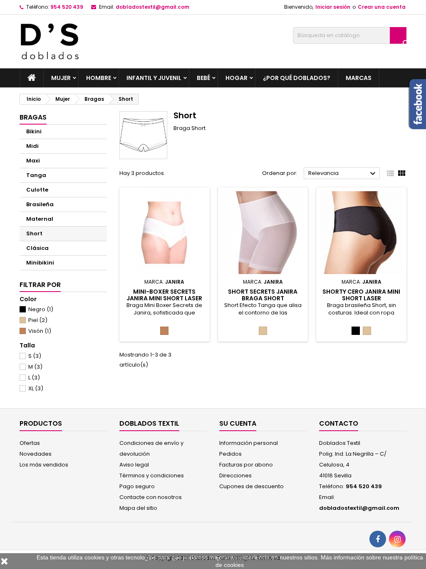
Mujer (61, 78)
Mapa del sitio (138, 508)
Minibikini (40, 263)
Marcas (359, 78)
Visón (39, 331)
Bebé (203, 78)
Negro (40, 309)
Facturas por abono (246, 465)
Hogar (236, 78)
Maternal (39, 219)
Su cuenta (237, 423)
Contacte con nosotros (150, 497)
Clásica (37, 248)
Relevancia (343, 174)
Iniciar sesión (332, 6)
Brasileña (40, 204)
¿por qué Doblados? (296, 78)
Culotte (37, 190)
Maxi (33, 161)
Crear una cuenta (382, 6)
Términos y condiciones (151, 475)
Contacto (338, 423)
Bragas (33, 117)
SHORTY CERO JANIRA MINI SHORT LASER (361, 294)
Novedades (36, 454)
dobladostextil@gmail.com (152, 6)
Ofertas (30, 443)
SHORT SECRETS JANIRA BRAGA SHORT (262, 294)
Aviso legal (134, 465)
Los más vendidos (44, 465)
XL (35, 388)
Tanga (36, 175)
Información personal (248, 443)
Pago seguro (137, 486)
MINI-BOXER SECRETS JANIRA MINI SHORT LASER (164, 294)
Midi (32, 146)
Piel (37, 320)
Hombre (98, 78)
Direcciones (235, 475)
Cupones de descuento (251, 486)
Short (34, 233)
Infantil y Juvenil (153, 78)
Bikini (34, 131)
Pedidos (230, 454)
